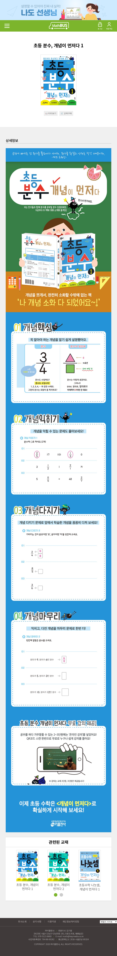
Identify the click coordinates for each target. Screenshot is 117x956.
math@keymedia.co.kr (73, 936)
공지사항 (37, 921)
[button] (107, 874)
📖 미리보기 (50, 113)
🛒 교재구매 (66, 113)
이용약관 (52, 921)
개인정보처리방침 (70, 921)
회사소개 (22, 921)
